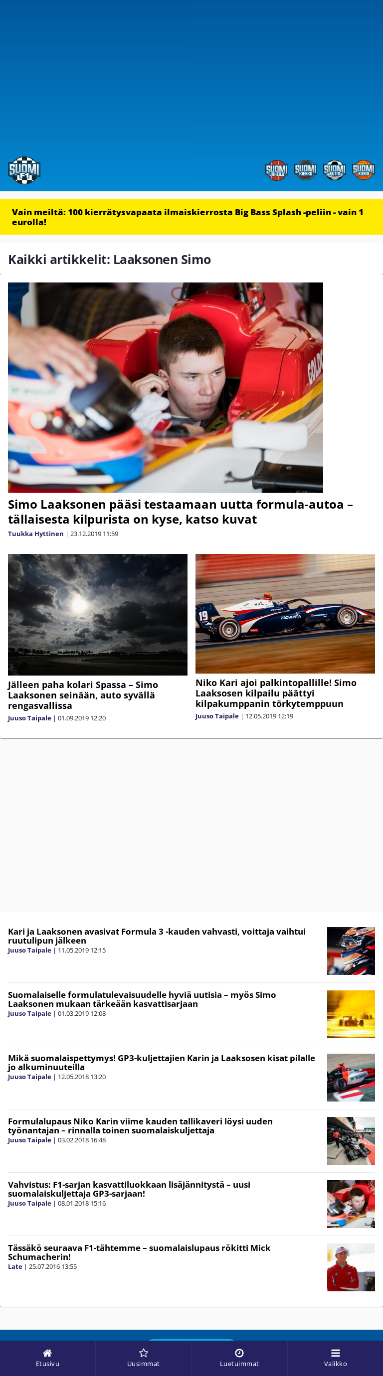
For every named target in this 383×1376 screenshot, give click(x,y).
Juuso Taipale (29, 717)
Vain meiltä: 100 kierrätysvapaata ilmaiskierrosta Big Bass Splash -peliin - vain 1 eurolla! (188, 217)
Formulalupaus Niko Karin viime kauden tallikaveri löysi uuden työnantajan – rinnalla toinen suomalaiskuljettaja (140, 1125)
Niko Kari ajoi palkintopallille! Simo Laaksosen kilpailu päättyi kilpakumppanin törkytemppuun (276, 693)
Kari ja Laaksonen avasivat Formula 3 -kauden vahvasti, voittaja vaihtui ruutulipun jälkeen (157, 936)
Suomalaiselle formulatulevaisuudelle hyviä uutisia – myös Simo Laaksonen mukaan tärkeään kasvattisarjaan (142, 999)
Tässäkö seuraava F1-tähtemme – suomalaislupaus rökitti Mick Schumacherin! (139, 1252)
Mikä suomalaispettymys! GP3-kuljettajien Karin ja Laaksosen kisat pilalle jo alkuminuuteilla (161, 1062)
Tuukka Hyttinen (36, 533)
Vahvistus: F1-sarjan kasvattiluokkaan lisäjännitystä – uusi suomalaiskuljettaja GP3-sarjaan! (129, 1189)
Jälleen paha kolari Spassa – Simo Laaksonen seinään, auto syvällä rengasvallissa (83, 695)
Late (15, 1266)
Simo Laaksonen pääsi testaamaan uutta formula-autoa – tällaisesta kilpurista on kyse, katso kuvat (180, 511)
